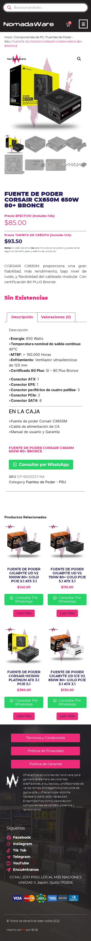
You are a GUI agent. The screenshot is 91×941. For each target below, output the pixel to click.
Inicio (8, 37)
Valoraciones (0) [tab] (56, 317)
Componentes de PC (29, 37)
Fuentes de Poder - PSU (46, 482)
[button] (79, 59)
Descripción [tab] (22, 317)
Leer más (24, 613)
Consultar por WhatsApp (43, 464)
